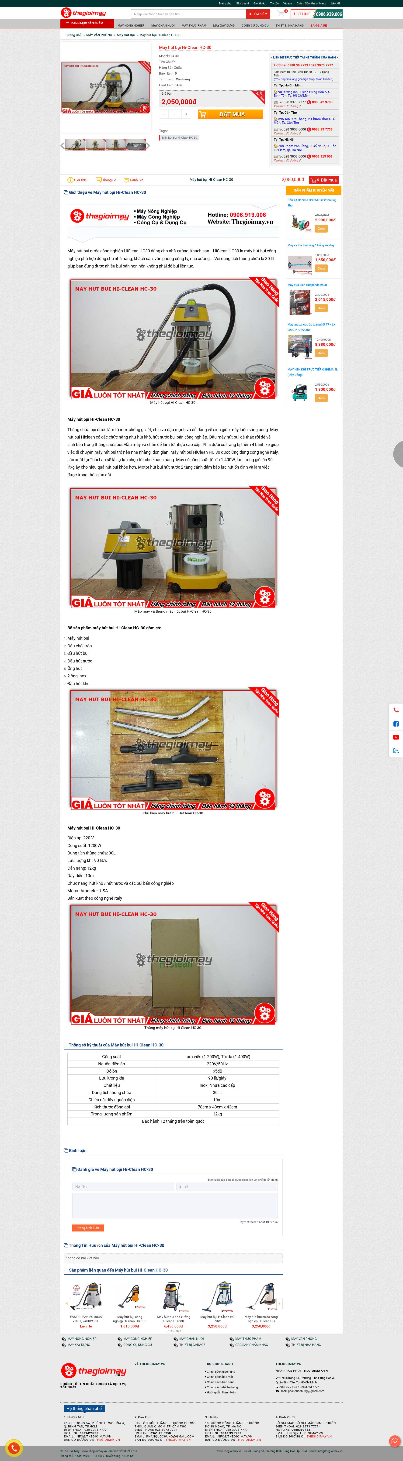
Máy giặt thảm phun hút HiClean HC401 (241, 1319)
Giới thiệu (259, 3)
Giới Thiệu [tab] (80, 180)
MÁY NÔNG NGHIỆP (131, 25)
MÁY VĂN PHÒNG (304, 1339)
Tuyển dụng (113, 1456)
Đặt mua (232, 114)
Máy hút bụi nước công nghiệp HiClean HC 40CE (109, 1321)
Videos (287, 3)
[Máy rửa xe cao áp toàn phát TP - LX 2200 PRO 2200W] (300, 347)
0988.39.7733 (298, 65)
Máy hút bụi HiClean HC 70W (66, 1319)
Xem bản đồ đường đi (287, 106)
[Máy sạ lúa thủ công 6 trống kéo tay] (300, 262)
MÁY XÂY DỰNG (224, 25)
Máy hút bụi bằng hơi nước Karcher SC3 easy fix (153, 1321)
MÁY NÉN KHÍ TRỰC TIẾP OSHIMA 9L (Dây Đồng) (313, 372)
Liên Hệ (335, 3)
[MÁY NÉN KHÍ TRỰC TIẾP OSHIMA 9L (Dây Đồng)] (300, 392)
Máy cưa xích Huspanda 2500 (307, 285)
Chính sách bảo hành (220, 1382)
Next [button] (279, 1300)
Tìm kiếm (260, 14)
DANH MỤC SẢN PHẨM (87, 23)
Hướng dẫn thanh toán (221, 1392)
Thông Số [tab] (109, 180)
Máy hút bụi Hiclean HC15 (197, 1319)
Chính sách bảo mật (220, 1377)
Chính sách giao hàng (221, 1371)
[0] (280, 14)
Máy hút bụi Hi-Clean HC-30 (179, 137)
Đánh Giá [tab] (136, 180)
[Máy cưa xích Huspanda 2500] (300, 302)
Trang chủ (225, 3)
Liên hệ (128, 1456)
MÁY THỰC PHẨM (194, 25)
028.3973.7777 (322, 65)
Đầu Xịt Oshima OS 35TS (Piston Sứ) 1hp (312, 202)
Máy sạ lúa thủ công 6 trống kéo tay (311, 245)
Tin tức (274, 3)
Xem (321, 228)
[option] (110, 1303)
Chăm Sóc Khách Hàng (311, 3)
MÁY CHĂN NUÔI (163, 25)
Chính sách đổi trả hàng (222, 1387)
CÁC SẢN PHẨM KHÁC (251, 1345)
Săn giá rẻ (242, 3)
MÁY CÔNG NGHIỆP (137, 1339)
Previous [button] (67, 1300)
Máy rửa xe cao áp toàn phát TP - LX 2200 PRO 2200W (311, 327)
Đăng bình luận (88, 1228)
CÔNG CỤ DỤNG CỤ (255, 25)
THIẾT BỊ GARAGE (192, 1345)
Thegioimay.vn (107, 1439)
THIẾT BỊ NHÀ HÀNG (290, 25)
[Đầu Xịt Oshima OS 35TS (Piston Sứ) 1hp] (300, 223)
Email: (301, 1391)
